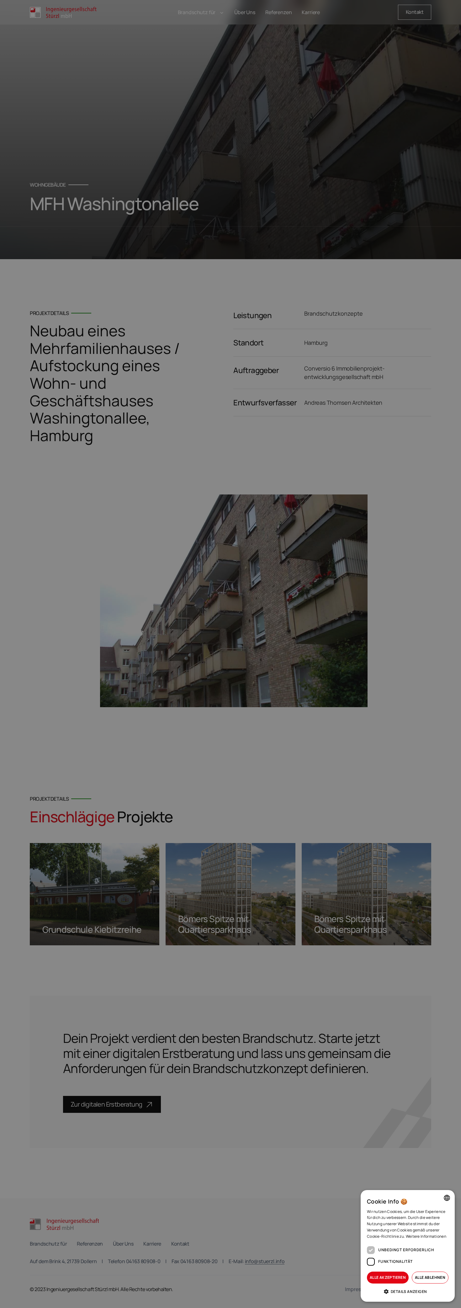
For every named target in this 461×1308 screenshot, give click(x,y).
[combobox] (447, 1198)
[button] (407, 1291)
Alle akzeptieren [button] (388, 1277)
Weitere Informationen (426, 1236)
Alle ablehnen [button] (430, 1277)
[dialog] (408, 1246)
